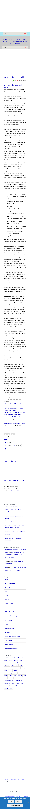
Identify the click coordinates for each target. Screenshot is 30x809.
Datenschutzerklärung (15, 805)
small (22, 683)
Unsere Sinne (8, 640)
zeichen (6, 688)
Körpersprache (9, 607)
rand (25, 675)
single (17, 683)
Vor (24, 70)
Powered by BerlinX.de (22, 781)
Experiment (7, 665)
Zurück (20, 70)
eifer (21, 660)
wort (20, 685)
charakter (16, 660)
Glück (6, 595)
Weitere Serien (9, 644)
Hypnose (7, 599)
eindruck (6, 662)
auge (5, 660)
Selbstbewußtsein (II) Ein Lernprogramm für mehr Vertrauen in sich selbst (14, 509)
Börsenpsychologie (10, 583)
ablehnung (6, 657)
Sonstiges (7, 632)
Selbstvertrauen (18, 680)
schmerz (16, 678)
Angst (6, 579)
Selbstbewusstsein (8, 680)
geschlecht (17, 667)
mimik (15, 673)
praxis (15, 675)
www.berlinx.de (7, 428)
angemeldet (11, 484)
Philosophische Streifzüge (12, 612)
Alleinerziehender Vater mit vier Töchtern (16, 796)
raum (5, 678)
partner (10, 675)
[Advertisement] (15, 16)
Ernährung (7, 587)
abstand (13, 657)
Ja (11, 801)
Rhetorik (7, 624)
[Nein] (28, 803)
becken (10, 660)
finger (13, 665)
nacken (20, 673)
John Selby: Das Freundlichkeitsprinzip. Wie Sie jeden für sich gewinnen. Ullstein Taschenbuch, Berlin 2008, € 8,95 (14, 414)
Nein (18, 801)
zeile (11, 688)
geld (12, 667)
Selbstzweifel (7, 683)
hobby (10, 670)
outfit (5, 675)
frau (17, 665)
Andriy (6, 567)
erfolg (18, 662)
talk (5, 685)
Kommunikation (9, 603)
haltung (23, 667)
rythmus (10, 678)
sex (13, 683)
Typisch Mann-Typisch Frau (12, 636)
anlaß (18, 657)
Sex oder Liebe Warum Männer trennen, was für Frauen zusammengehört (14, 554)
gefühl (21, 665)
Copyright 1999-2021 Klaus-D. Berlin (12, 779)
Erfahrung (12, 662)
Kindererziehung (8, 673)
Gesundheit (8, 591)
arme (22, 657)
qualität (20, 675)
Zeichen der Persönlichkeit (12, 648)
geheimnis (6, 667)
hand (5, 670)
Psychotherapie (9, 620)
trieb (9, 685)
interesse (15, 670)
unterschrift (14, 685)
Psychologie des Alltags (9, 454)
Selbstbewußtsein (9, 628)
